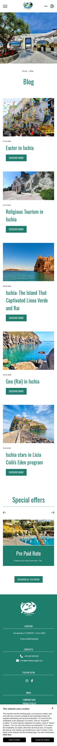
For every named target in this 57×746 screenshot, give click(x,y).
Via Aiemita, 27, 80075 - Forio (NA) (29, 633)
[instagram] (27, 681)
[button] (4, 513)
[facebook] (32, 681)
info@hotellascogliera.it (31, 660)
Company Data (29, 699)
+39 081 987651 (31, 656)
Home (24, 71)
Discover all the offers (29, 579)
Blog (31, 71)
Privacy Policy (29, 703)
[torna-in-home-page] (28, 6)
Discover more (16, 158)
